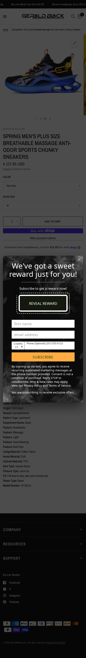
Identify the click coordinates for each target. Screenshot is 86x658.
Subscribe (43, 357)
